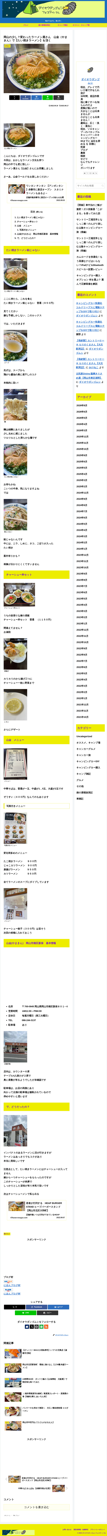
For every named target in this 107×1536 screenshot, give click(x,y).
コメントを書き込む (36, 1507)
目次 (33, 211)
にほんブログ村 (12, 1285)
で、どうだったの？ (26, 238)
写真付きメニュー (28, 230)
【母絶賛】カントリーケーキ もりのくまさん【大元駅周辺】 (90, 344)
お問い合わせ (67, 1529)
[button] (58, 97)
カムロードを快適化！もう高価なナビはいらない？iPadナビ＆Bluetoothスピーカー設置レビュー (90, 263)
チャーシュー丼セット (27, 221)
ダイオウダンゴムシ (87, 315)
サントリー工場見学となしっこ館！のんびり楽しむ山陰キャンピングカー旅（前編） (89, 244)
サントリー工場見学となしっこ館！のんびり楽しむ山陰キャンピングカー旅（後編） (89, 225)
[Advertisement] (36, 114)
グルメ (8, 1234)
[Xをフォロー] (32, 1327)
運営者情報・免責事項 (81, 1529)
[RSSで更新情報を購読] (46, 1327)
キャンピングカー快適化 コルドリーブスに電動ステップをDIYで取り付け (90, 307)
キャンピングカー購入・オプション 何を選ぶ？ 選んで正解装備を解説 (90, 279)
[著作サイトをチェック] (27, 1327)
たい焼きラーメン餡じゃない (30, 217)
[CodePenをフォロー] (36, 1327)
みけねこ (94, 367)
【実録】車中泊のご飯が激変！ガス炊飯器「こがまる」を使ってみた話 (89, 209)
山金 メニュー (24, 225)
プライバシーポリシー (97, 1529)
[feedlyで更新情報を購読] (41, 1327)
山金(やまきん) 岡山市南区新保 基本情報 (37, 234)
